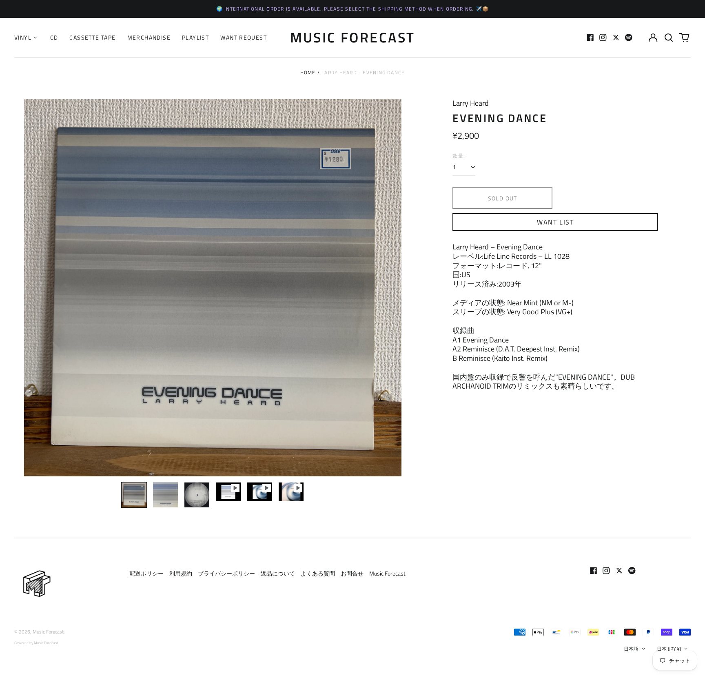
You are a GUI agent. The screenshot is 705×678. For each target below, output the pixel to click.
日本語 (632, 649)
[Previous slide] (35, 287)
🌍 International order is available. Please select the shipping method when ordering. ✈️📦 (352, 9)
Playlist (195, 37)
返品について (278, 573)
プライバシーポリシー (226, 573)
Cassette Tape (92, 37)
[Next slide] (390, 287)
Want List (555, 222)
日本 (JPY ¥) (669, 649)
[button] (668, 37)
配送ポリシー (146, 573)
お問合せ (352, 573)
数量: (458, 156)
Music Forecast (352, 37)
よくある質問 (318, 573)
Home (308, 72)
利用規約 (180, 573)
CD (54, 37)
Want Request (243, 37)
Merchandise (149, 37)
